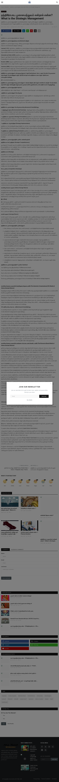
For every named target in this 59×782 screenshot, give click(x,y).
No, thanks (29, 400)
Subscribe (44, 396)
